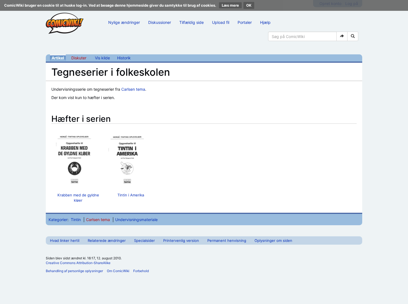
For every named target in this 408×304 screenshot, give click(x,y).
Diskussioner (159, 22)
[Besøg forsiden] (65, 23)
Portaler (245, 22)
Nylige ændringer (124, 22)
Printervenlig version (181, 240)
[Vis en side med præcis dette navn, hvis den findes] (341, 36)
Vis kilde (102, 57)
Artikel (58, 57)
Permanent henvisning (226, 240)
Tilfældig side (191, 22)
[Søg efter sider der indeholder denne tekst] (352, 36)
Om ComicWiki (118, 271)
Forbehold (141, 271)
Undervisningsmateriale (136, 219)
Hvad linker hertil (64, 240)
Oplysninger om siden (273, 240)
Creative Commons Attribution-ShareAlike (78, 263)
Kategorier (58, 219)
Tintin (76, 219)
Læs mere (230, 5)
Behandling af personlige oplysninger (74, 271)
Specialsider (144, 240)
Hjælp (265, 22)
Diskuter (78, 57)
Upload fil (220, 22)
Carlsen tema (133, 89)
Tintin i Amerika (130, 195)
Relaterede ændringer (107, 240)
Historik (124, 57)
